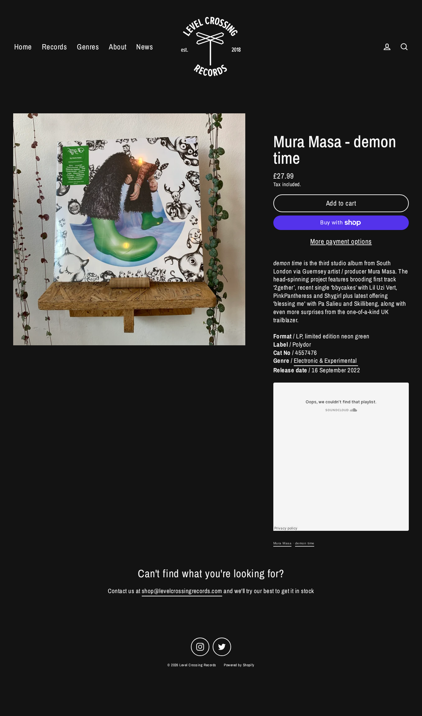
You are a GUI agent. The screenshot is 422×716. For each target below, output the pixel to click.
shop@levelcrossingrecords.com (182, 591)
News (144, 47)
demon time (305, 543)
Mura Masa (282, 543)
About (117, 47)
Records (54, 47)
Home (23, 47)
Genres (88, 47)
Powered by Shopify (239, 665)
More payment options (341, 241)
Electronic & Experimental (326, 361)
